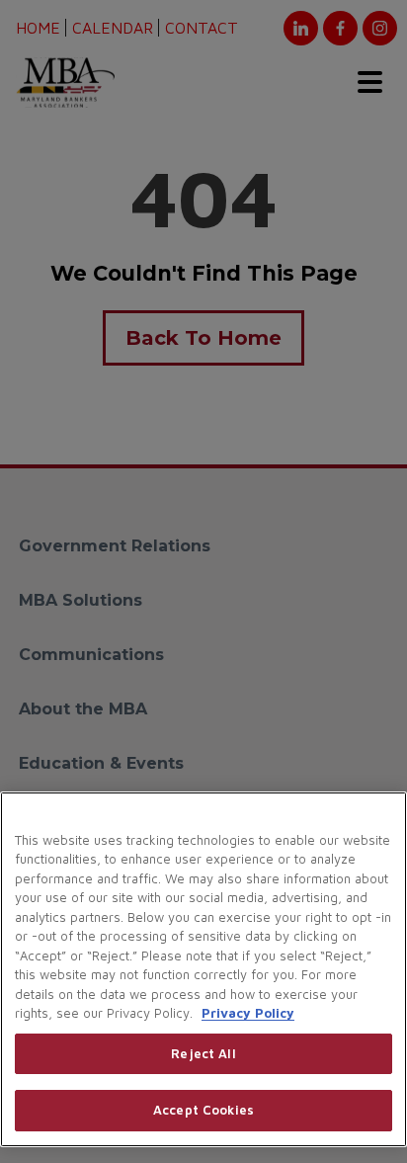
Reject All (203, 1053)
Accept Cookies (203, 1110)
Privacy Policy (248, 1013)
